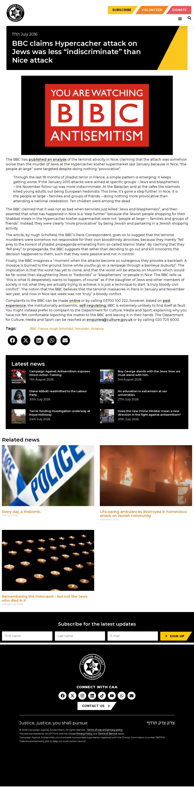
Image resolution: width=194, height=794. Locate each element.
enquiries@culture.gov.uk (109, 320)
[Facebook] (62, 696)
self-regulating (92, 305)
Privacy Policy (84, 733)
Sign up (177, 636)
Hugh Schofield (61, 329)
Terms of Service (107, 733)
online (74, 301)
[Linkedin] (92, 696)
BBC (33, 329)
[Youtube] (112, 696)
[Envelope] (131, 696)
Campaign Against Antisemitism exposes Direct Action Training (59, 373)
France (43, 329)
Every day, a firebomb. (21, 512)
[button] (180, 19)
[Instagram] (82, 696)
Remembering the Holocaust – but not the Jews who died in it (45, 598)
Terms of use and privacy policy (105, 729)
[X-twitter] (72, 696)
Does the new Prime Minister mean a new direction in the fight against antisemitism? (149, 412)
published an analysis (47, 159)
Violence (97, 329)
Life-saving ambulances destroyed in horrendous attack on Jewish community (143, 514)
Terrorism (81, 329)
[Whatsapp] (122, 696)
